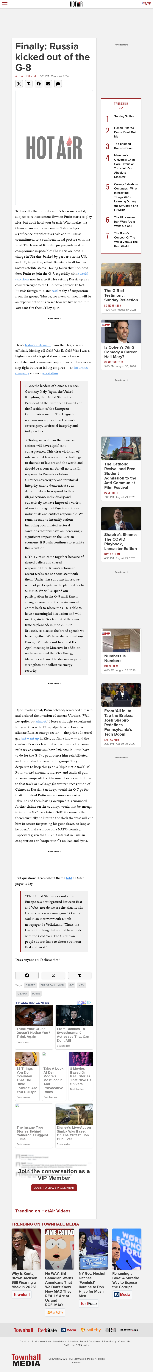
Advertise (73, 1341)
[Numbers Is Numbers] (121, 640)
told (69, 877)
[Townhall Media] (26, 1360)
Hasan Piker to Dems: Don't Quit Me (125, 132)
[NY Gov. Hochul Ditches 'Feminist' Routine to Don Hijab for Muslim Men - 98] (93, 1249)
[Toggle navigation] (4, 4)
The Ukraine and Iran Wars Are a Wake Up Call (125, 222)
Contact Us (124, 1341)
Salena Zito (111, 740)
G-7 (71, 985)
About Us (24, 1341)
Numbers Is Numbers (115, 658)
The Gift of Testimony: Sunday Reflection (121, 295)
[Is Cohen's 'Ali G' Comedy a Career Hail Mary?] (121, 331)
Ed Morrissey (112, 305)
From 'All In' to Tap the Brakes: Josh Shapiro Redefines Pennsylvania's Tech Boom (118, 722)
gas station (50, 373)
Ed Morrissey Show (41, 1341)
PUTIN (36, 993)
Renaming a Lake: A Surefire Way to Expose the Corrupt (125, 1280)
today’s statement (38, 344)
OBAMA (22, 993)
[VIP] (146, 4)
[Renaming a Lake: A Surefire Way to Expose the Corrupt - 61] (126, 1249)
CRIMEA (30, 985)
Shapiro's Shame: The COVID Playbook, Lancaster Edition (120, 541)
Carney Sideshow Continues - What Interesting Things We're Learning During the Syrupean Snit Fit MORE (126, 197)
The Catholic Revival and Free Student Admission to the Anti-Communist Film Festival (120, 476)
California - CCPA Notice (76, 1345)
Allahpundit (26, 76)
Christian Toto (114, 362)
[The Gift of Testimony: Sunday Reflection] (121, 274)
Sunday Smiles (124, 116)
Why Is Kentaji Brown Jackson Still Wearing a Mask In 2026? (24, 1280)
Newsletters (59, 1341)
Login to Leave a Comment (54, 1188)
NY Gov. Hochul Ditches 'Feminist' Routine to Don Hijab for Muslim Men (93, 1284)
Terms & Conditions (90, 1341)
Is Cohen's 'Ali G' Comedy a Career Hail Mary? (120, 352)
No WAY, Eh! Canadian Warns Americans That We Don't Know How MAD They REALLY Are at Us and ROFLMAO (59, 1289)
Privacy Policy (109, 1341)
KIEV (81, 985)
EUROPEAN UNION (52, 985)
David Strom (112, 554)
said (55, 290)
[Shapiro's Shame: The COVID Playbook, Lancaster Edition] (121, 518)
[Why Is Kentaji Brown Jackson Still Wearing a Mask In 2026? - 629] (26, 1249)
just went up (30, 738)
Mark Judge (111, 493)
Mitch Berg (111, 666)
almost (41, 721)
